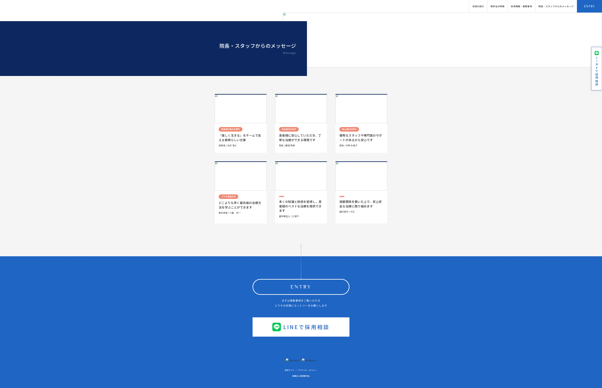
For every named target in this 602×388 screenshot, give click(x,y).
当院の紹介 (478, 6)
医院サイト (289, 370)
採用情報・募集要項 (521, 6)
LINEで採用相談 (306, 327)
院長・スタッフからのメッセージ (556, 6)
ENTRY (589, 6)
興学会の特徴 (498, 6)
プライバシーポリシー (307, 370)
